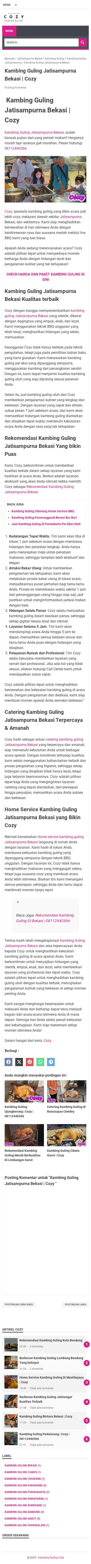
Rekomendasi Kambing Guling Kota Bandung (50, 1340)
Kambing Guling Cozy (51, 1557)
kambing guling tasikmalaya (27, 1525)
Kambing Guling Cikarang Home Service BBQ (42, 511)
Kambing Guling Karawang (25, 1485)
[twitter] (19, 1062)
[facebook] (8, 1062)
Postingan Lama (75, 1304)
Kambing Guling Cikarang (25, 1478)
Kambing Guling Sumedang (25, 1505)
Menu (9, 31)
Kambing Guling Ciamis (23, 1472)
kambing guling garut (22, 1518)
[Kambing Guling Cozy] (13, 17)
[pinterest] (30, 1062)
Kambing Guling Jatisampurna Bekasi (34, 132)
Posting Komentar (16, 87)
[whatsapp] (40, 1062)
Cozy (8, 211)
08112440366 (16, 148)
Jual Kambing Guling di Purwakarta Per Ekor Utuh (46, 524)
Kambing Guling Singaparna (26, 1498)
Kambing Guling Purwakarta (27, 1492)
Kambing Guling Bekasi (23, 1465)
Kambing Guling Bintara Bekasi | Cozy (45, 1416)
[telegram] (51, 1062)
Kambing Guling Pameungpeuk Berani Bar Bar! (44, 517)
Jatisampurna (71, 217)
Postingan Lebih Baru (19, 1304)
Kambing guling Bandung (24, 1512)
